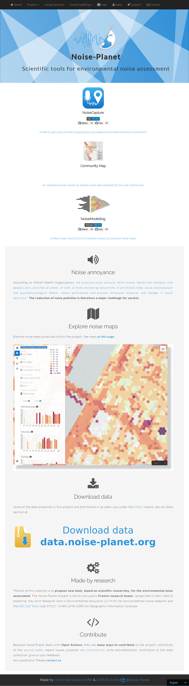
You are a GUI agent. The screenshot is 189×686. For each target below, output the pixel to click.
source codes (33, 650)
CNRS (100, 680)
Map (103, 4)
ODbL (138, 507)
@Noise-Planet (137, 680)
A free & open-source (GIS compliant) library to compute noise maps (93, 238)
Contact (155, 4)
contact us (53, 660)
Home (17, 4)
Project (32, 4)
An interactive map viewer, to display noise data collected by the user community (93, 185)
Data (118, 4)
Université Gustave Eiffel (73, 680)
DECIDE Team (29, 606)
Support (135, 4)
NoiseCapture (53, 4)
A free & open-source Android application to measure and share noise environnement (93, 132)
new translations (92, 650)
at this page (105, 336)
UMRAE (110, 601)
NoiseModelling (80, 4)
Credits (113, 680)
